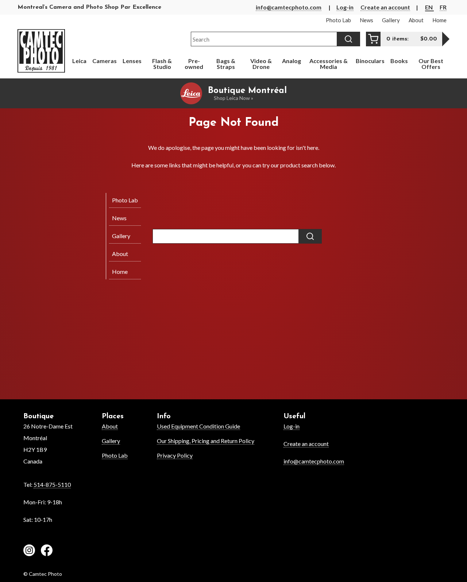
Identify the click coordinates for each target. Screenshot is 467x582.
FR (443, 7)
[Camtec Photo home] (41, 51)
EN (429, 7)
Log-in (345, 7)
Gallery (111, 440)
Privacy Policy (175, 455)
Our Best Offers (430, 63)
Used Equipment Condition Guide (198, 426)
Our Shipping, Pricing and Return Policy (205, 440)
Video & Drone (261, 63)
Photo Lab (115, 455)
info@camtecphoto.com (288, 7)
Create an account (385, 7)
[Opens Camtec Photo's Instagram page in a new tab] (29, 551)
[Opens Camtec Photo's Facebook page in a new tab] (47, 551)
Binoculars (370, 60)
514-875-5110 (52, 484)
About (110, 426)
